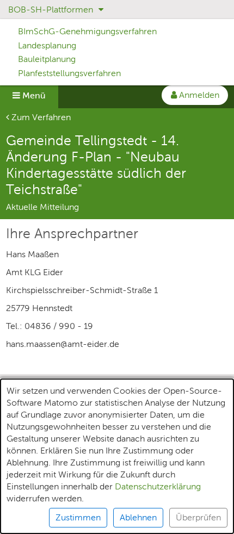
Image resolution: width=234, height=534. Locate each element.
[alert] (117, 456)
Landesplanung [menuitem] (47, 45)
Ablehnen (138, 517)
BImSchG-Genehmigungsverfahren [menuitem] (87, 31)
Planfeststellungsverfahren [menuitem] (69, 73)
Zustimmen (78, 517)
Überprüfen (198, 517)
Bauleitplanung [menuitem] (47, 59)
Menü (33, 95)
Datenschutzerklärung (158, 486)
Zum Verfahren (40, 117)
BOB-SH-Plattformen (51, 9)
